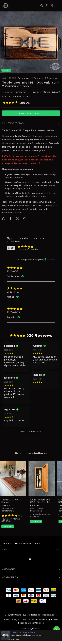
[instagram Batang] (30, 559)
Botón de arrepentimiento (31, 623)
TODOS (12, 78)
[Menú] (57, 5)
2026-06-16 (13, 271)
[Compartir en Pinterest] (24, 218)
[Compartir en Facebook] (10, 218)
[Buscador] (41, 5)
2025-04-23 (13, 312)
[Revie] (49, 259)
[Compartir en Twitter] (17, 218)
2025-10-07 (13, 291)
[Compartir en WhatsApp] (3, 218)
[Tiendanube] (31, 628)
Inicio (4, 78)
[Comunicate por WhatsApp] (56, 629)
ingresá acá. (53, 619)
